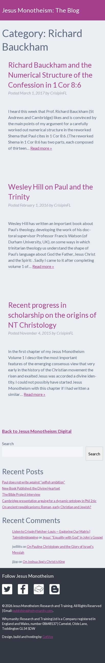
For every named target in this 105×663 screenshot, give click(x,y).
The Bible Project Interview (21, 494)
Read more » (41, 148)
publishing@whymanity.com (33, 611)
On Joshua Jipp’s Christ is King (44, 562)
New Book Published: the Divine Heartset (31, 488)
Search (8, 443)
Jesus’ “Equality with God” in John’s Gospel (73, 537)
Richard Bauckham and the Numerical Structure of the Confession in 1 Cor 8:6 (50, 75)
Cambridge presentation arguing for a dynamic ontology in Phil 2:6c (49, 501)
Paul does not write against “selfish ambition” (33, 482)
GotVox (47, 637)
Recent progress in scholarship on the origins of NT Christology (52, 315)
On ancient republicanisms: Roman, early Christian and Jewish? (46, 507)
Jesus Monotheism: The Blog (40, 10)
